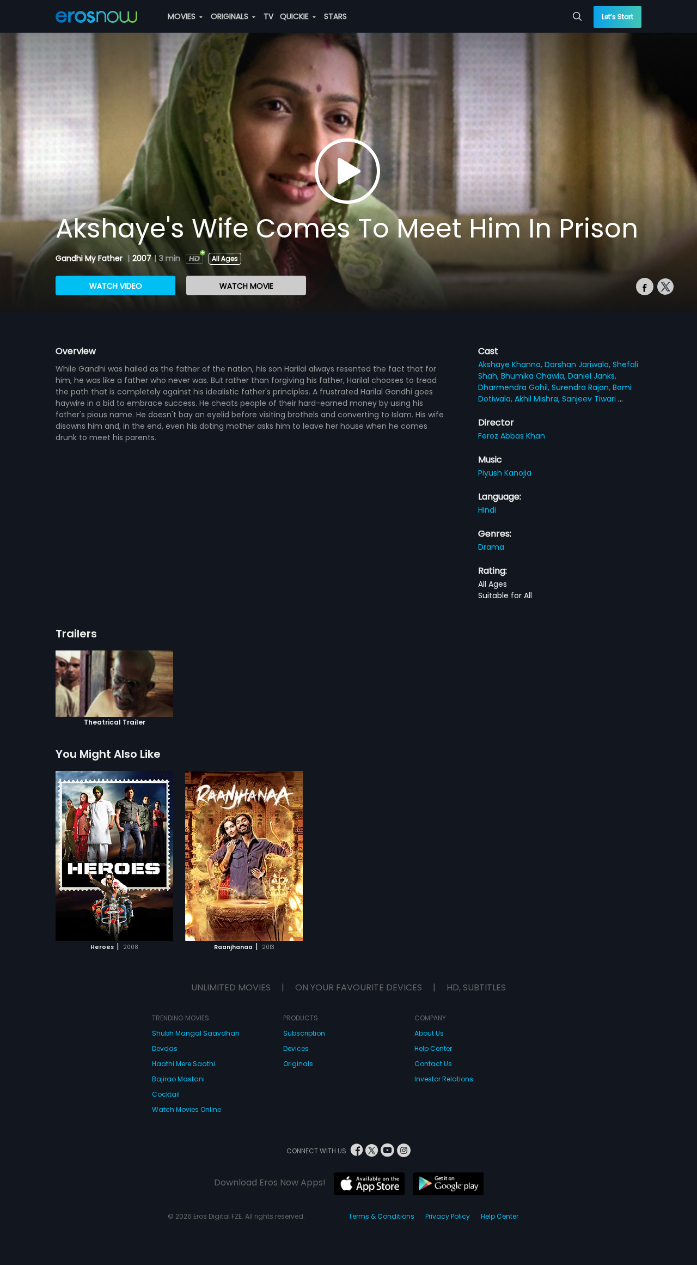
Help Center (433, 1048)
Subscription (304, 1033)
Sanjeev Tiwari (590, 398)
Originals (298, 1063)
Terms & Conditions (381, 1216)
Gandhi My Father (90, 258)
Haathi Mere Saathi (183, 1063)
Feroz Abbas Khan (511, 435)
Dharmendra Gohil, (515, 387)
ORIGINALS (230, 16)
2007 (141, 258)
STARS (335, 16)
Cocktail (166, 1094)
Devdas (165, 1048)
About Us (429, 1033)
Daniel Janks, (592, 375)
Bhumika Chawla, (534, 375)
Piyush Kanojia (504, 472)
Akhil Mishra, (538, 398)
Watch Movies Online (186, 1109)
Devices (296, 1048)
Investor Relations (443, 1079)
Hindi (487, 509)
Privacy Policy (447, 1216)
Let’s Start (617, 16)
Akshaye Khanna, (511, 364)
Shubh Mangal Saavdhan (196, 1033)
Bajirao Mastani (178, 1079)
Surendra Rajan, (582, 387)
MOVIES (183, 16)
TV (268, 16)
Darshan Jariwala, (579, 364)
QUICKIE (295, 16)
